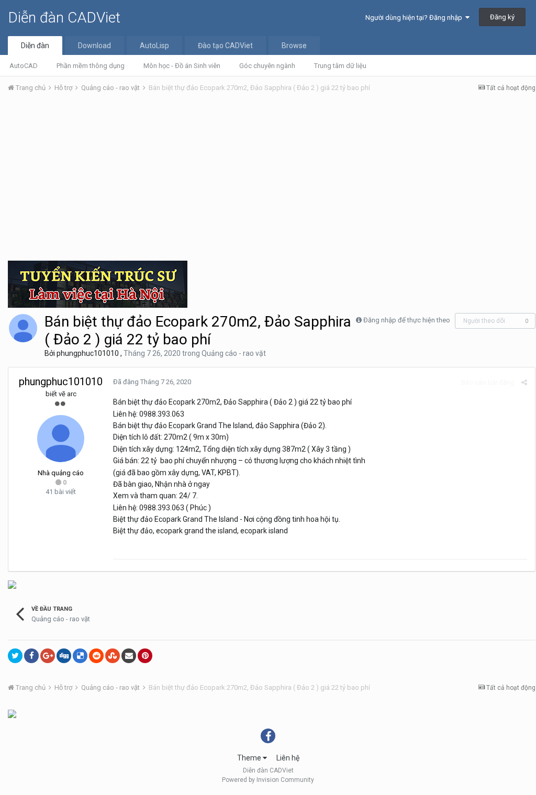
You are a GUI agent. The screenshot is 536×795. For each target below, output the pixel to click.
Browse (294, 45)
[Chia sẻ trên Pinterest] (145, 655)
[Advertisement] (271, 179)
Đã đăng (152, 382)
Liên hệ (287, 758)
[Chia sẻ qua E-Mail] (128, 655)
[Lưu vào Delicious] (80, 655)
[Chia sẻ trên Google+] (47, 655)
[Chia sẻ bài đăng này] (524, 382)
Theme (250, 758)
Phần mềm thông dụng (91, 66)
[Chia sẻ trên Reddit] (96, 655)
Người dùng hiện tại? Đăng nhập (415, 17)
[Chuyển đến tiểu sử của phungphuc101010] (23, 328)
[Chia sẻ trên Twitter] (15, 655)
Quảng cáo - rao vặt (234, 353)
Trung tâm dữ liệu (340, 66)
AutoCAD (23, 66)
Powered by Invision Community (268, 779)
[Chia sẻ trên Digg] (64, 655)
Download (94, 45)
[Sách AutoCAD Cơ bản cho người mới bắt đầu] (12, 584)
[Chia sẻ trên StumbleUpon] (112, 655)
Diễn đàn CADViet (64, 17)
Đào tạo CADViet (225, 45)
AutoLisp (154, 45)
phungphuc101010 (88, 353)
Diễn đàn (35, 45)
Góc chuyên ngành (267, 66)
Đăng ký (502, 17)
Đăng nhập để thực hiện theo (406, 320)
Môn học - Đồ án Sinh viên (181, 66)
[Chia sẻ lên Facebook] (31, 655)
